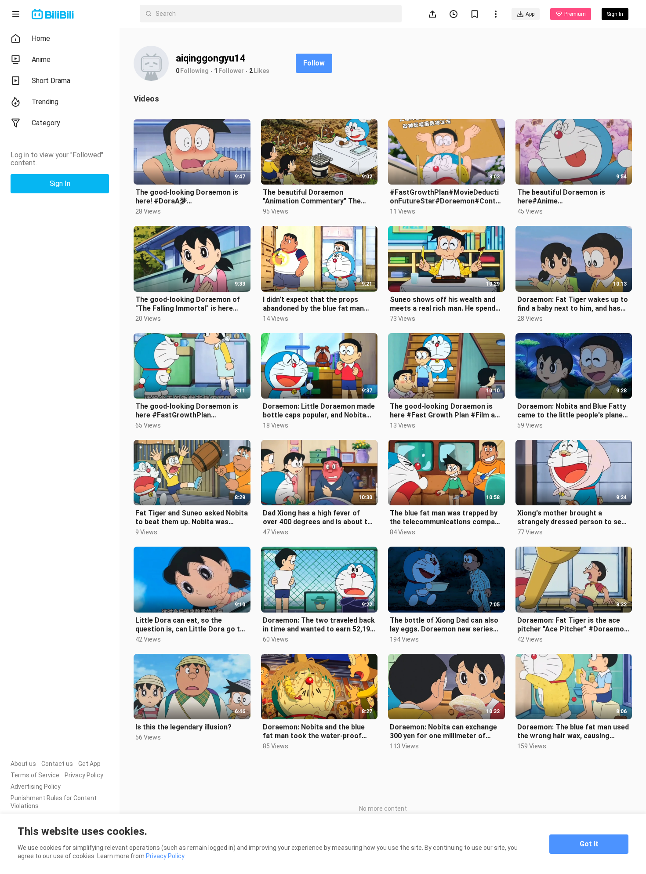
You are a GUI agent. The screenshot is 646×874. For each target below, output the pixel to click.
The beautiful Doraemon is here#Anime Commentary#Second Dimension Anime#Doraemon (572, 197)
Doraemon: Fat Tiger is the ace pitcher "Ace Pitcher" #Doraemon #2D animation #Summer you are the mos (572, 625)
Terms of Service (35, 775)
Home (41, 38)
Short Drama (51, 80)
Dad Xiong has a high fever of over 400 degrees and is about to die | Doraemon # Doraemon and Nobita (317, 517)
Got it (589, 844)
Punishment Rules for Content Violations (54, 801)
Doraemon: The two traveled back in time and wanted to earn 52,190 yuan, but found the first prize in (319, 625)
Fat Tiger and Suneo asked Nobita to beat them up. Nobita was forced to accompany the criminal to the (191, 517)
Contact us (57, 763)
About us (23, 763)
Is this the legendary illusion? (183, 727)
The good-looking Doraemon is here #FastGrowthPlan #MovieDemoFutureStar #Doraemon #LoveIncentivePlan (188, 411)
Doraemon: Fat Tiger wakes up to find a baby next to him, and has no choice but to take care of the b (572, 304)
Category (46, 123)
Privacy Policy (84, 775)
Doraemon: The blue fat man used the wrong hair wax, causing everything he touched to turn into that (573, 731)
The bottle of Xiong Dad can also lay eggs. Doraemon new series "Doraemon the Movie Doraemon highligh (444, 625)
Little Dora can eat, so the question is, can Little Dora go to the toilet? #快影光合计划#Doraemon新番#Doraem (189, 625)
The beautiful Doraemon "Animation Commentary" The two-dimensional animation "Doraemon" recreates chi (312, 197)
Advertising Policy (36, 786)
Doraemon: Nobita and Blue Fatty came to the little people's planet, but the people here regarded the (572, 411)
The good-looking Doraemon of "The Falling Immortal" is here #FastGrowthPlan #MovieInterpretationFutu (187, 304)
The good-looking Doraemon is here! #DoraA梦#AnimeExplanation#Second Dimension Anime (186, 197)
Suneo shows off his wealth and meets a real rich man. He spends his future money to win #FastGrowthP (444, 304)
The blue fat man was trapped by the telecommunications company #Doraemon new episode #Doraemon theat (446, 517)
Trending (45, 102)
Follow (314, 63)
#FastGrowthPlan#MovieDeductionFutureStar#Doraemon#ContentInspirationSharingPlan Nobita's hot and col (446, 197)
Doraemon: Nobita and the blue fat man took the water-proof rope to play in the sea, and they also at (315, 731)
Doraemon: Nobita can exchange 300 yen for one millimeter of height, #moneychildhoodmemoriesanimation (446, 731)
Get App (89, 763)
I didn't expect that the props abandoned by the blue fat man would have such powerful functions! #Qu (313, 304)
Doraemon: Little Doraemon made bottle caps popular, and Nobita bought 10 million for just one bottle (319, 411)
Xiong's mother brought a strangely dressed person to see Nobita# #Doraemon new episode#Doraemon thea (571, 517)
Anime (41, 59)
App (530, 14)
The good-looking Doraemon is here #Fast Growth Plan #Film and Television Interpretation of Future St (446, 411)
